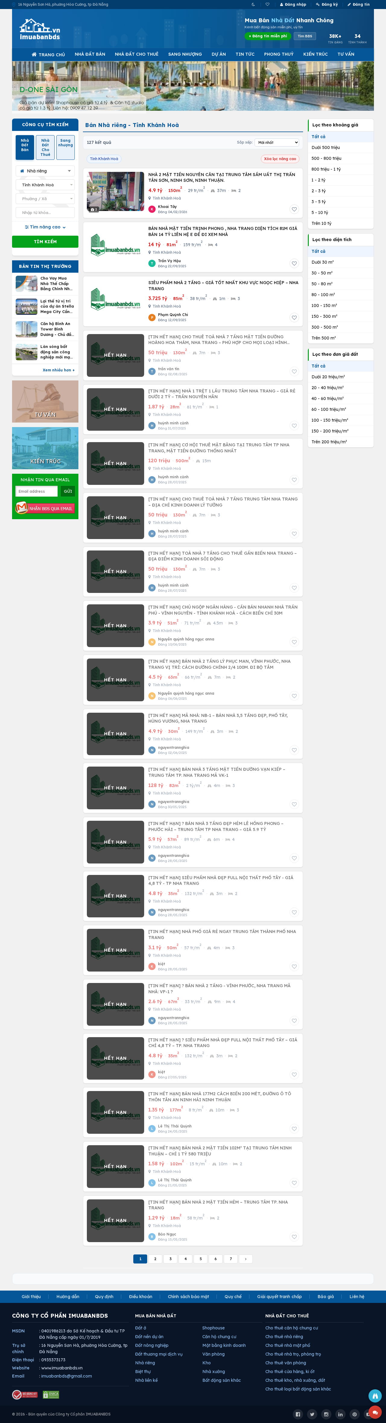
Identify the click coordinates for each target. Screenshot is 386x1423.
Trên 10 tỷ (321, 223)
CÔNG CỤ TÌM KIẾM (45, 124)
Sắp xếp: (245, 142)
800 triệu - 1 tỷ (326, 169)
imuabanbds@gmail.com (66, 1376)
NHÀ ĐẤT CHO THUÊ (287, 1316)
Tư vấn (345, 54)
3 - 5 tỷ (319, 201)
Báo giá (326, 1296)
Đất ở (140, 1328)
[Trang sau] (245, 1259)
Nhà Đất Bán (90, 54)
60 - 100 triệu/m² (329, 409)
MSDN (18, 1331)
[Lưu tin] (294, 209)
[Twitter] (312, 1414)
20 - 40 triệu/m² (328, 387)
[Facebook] (298, 1414)
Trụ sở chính (18, 1348)
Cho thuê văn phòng (285, 1363)
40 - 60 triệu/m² (328, 398)
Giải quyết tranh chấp (279, 1296)
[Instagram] (326, 1414)
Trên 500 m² (324, 338)
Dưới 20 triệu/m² (328, 377)
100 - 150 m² (324, 305)
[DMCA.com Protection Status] (51, 1394)
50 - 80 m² (322, 284)
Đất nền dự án (149, 1336)
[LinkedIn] (340, 1414)
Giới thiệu (31, 1296)
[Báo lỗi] (375, 1396)
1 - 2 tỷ (318, 180)
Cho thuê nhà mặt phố (287, 1345)
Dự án (219, 54)
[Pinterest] (355, 1414)
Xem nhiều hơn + (59, 370)
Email (18, 1376)
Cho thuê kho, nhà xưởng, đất (295, 1380)
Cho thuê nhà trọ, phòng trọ (293, 1354)
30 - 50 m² (322, 273)
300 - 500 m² (325, 327)
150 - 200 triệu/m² (330, 431)
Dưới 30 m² (323, 262)
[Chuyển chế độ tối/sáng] (253, 4)
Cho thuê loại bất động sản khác (298, 1389)
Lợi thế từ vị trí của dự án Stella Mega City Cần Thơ (57, 307)
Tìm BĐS (305, 36)
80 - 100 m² (323, 294)
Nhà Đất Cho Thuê (137, 54)
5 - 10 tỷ (320, 212)
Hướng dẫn (67, 1296)
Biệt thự (142, 1371)
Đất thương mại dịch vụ (158, 1354)
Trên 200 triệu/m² (329, 442)
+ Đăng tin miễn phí (268, 36)
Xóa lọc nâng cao (280, 159)
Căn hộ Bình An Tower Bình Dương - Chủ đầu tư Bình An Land (57, 329)
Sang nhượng (185, 54)
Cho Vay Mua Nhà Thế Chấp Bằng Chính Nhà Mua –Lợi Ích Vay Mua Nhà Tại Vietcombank (57, 284)
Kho (206, 1363)
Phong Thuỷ (279, 54)
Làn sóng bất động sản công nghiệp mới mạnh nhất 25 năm (57, 352)
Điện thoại (23, 1360)
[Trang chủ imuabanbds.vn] (48, 28)
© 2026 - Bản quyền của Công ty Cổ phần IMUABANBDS (61, 1414)
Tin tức (245, 54)
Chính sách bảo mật (188, 1296)
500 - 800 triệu (326, 158)
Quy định (104, 1296)
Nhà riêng (145, 1363)
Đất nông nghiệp (152, 1345)
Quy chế (233, 1296)
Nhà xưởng (213, 1371)
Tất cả (318, 136)
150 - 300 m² (324, 316)
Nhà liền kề (146, 1380)
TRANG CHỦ (52, 54)
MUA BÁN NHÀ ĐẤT (155, 1316)
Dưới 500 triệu (326, 147)
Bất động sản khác (221, 1380)
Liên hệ (357, 1296)
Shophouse (213, 1328)
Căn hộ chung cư (219, 1336)
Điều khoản (140, 1296)
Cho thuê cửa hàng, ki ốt (290, 1371)
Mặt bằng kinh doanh (224, 1345)
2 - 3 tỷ (319, 191)
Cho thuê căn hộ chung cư (291, 1328)
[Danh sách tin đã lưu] (268, 4)
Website (21, 1368)
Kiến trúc (315, 54)
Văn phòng (213, 1354)
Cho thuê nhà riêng (284, 1336)
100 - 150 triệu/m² (330, 420)
